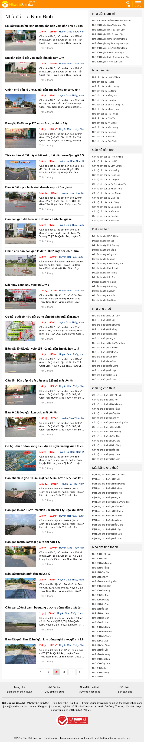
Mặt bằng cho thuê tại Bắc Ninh (107, 538)
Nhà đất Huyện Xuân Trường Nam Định (111, 57)
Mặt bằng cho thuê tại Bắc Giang (107, 525)
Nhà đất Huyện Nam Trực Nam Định (109, 39)
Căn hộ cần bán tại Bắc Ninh (106, 220)
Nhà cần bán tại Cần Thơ (104, 118)
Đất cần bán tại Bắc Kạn (103, 291)
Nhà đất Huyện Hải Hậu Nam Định (108, 30)
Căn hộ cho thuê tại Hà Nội (105, 400)
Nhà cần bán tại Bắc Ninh (104, 141)
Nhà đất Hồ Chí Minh (102, 554)
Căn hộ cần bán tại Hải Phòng (106, 193)
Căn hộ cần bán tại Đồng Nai (106, 175)
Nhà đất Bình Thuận (101, 636)
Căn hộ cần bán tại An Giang (106, 202)
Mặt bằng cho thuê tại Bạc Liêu (107, 534)
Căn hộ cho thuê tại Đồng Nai (106, 413)
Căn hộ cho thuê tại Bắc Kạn (105, 450)
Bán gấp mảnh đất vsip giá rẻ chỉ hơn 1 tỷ (32, 541)
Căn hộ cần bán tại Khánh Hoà (107, 189)
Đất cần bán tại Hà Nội (103, 241)
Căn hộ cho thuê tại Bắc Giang (106, 445)
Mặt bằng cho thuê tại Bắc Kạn (106, 529)
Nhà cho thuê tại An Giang (104, 361)
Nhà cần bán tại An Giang (104, 123)
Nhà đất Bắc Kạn (100, 609)
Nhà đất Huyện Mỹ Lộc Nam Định (108, 34)
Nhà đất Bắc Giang (101, 604)
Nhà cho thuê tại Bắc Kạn (104, 370)
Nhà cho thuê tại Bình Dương (106, 325)
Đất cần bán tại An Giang (104, 282)
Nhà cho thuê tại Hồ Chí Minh (106, 316)
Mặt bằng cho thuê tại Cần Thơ (107, 515)
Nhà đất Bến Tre (100, 622)
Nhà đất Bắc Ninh (100, 618)
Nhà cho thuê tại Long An (104, 338)
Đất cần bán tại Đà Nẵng (104, 250)
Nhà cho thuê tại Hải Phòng (105, 352)
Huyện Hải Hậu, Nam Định (72, 161)
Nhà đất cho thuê (89, 687)
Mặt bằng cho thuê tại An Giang (107, 520)
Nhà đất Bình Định (101, 627)
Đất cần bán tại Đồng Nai (104, 254)
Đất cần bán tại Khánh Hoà (105, 268)
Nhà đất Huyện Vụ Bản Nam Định (108, 52)
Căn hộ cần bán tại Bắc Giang (106, 207)
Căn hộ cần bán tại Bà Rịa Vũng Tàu (109, 184)
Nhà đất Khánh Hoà (101, 586)
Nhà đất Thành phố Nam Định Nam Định (111, 20)
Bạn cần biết (125, 691)
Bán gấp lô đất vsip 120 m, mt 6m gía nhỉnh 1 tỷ (36, 123)
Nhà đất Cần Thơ (100, 595)
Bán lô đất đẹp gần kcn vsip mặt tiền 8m (31, 412)
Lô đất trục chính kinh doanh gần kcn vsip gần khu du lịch (44, 25)
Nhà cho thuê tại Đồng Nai (104, 334)
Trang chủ (19, 687)
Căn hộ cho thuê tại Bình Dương (107, 404)
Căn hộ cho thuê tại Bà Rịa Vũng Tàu (110, 422)
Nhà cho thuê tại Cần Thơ (104, 357)
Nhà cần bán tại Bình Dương (106, 86)
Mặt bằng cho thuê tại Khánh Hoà (108, 506)
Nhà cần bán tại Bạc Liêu (104, 136)
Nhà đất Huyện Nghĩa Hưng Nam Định (110, 43)
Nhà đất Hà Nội (99, 558)
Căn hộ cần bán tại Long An (105, 179)
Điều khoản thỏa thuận (19, 691)
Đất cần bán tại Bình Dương (105, 245)
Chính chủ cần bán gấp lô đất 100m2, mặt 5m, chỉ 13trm (42, 251)
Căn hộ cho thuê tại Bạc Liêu (106, 454)
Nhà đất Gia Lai (99, 668)
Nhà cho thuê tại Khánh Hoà (105, 347)
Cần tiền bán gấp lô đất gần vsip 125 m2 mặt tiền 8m (39, 380)
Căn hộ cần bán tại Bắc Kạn (105, 211)
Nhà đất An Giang (100, 600)
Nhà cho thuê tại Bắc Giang (105, 366)
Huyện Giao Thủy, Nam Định (75, 31)
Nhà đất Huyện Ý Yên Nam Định (107, 62)
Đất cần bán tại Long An (103, 259)
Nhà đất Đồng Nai (100, 572)
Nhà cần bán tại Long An (104, 100)
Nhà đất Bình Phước (102, 631)
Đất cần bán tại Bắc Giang (104, 286)
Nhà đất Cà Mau (100, 641)
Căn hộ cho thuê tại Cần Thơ (106, 436)
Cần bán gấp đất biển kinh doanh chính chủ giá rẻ (38, 219)
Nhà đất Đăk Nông (101, 654)
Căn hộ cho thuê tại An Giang (106, 441)
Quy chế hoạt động (89, 691)
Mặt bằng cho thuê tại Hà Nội (106, 479)
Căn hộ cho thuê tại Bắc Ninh (106, 459)
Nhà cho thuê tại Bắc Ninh (104, 379)
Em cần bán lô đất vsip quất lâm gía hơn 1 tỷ (34, 57)
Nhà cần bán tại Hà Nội (103, 82)
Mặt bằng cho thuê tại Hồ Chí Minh (108, 474)
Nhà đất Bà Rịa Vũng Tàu (104, 581)
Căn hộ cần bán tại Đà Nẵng (105, 170)
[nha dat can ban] (23, 4)
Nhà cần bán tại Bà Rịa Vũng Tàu (108, 104)
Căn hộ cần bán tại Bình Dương (107, 166)
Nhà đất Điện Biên (101, 659)
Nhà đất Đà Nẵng (100, 568)
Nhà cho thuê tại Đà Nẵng (104, 329)
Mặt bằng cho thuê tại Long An (106, 497)
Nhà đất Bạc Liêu (100, 613)
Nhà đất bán (54, 687)
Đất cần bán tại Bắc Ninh (104, 300)
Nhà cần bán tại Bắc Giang (105, 127)
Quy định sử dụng (54, 691)
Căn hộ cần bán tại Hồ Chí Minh (107, 157)
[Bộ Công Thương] (72, 720)
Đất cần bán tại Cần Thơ (104, 277)
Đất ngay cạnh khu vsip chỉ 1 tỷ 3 (27, 284)
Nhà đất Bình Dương (102, 563)
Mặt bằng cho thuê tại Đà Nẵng (107, 488)
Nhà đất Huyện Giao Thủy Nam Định (109, 25)
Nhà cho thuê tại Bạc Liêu (104, 375)
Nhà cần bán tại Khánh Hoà (105, 109)
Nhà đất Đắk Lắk (100, 650)
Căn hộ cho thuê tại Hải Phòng (107, 431)
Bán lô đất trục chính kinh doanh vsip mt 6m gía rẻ (38, 187)
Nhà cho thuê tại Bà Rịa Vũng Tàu (108, 343)
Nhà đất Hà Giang (100, 672)
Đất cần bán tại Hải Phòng (104, 273)
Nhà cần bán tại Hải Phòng (105, 114)
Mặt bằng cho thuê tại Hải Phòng (107, 511)
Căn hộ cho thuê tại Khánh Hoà (107, 427)
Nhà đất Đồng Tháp (101, 663)
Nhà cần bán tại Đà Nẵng (104, 91)
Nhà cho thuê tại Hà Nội (103, 320)
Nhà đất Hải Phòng (101, 590)
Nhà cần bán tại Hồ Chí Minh (106, 77)
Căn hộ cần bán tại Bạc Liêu (105, 216)
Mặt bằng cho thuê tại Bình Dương (108, 484)
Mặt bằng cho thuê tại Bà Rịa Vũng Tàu (111, 502)
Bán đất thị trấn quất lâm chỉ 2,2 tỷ (27, 573)
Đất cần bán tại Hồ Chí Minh (105, 236)
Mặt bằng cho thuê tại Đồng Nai (107, 493)
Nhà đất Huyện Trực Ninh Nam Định (109, 48)
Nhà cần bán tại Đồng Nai (104, 95)
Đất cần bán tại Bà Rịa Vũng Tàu (107, 263)
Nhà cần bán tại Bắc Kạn (104, 132)
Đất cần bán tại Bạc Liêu (104, 295)
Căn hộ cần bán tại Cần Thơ (105, 198)
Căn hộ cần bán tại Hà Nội (104, 161)
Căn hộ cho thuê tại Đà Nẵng (106, 409)
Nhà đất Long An (100, 577)
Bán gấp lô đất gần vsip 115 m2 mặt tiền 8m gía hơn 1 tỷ (42, 348)
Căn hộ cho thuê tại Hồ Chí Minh (107, 395)
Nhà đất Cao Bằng (101, 645)
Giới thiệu (124, 687)
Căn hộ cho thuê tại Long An (105, 418)
